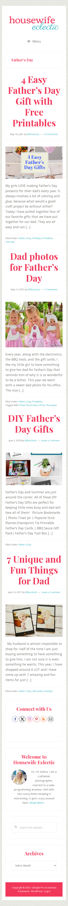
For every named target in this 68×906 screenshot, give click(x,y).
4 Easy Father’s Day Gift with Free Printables (34, 101)
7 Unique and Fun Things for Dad (34, 570)
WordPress (36, 891)
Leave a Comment (50, 440)
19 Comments (51, 134)
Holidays (36, 238)
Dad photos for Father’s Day (34, 267)
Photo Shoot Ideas (28, 405)
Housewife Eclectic (34, 23)
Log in (47, 891)
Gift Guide (37, 691)
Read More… (38, 802)
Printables (47, 238)
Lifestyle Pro (38, 887)
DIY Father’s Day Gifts (34, 423)
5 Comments (50, 289)
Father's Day (24, 238)
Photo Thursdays (48, 405)
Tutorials (10, 241)
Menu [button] (36, 41)
